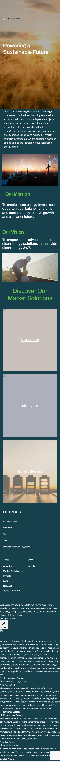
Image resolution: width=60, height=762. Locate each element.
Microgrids (30, 406)
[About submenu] (11, 566)
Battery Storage (30, 471)
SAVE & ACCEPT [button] (8, 759)
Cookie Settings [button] (8, 615)
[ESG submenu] (9, 581)
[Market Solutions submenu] (23, 571)
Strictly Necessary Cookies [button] (12, 678)
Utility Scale (30, 340)
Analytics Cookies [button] (8, 742)
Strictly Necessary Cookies (15, 681)
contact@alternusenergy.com (16, 547)
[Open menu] (55, 19)
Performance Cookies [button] (10, 712)
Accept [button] (20, 615)
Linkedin (31, 566)
